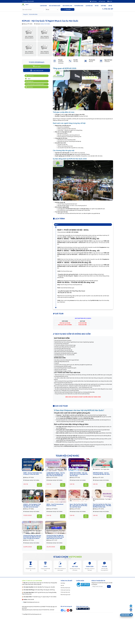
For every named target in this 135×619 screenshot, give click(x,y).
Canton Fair (43, 5)
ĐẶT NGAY (38, 66)
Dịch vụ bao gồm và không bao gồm (35, 84)
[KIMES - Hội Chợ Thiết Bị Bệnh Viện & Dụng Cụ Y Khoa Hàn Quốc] (32, 465)
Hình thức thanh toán (65, 587)
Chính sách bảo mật (65, 592)
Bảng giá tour (30, 81)
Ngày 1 (29, 78)
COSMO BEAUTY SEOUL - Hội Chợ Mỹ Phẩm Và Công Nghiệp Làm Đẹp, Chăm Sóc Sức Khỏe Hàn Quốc (56, 475)
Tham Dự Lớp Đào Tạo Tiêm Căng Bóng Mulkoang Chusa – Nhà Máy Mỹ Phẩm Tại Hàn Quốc (102, 506)
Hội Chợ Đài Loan (67, 5)
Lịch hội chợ (89, 5)
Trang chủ (25, 14)
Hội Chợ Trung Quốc (54, 5)
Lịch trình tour (30, 75)
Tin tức (97, 5)
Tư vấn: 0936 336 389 (37, 70)
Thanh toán (102, 1)
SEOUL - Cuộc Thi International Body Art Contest (55, 505)
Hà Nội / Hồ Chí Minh (45, 24)
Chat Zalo (130, 607)
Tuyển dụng (94, 1)
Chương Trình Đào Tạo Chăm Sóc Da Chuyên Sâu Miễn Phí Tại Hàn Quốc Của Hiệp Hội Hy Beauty (32, 537)
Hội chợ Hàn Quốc (33, 14)
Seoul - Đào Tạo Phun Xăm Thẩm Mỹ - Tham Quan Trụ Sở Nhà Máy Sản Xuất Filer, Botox (78, 506)
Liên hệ (110, 1)
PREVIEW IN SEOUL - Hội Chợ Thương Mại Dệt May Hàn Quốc (101, 473)
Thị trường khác (78, 5)
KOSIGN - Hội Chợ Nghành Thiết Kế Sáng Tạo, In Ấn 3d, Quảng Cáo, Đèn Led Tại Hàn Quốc (32, 506)
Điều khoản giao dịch (65, 594)
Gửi (109, 586)
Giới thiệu (103, 5)
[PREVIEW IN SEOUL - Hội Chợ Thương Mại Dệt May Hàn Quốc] (102, 463)
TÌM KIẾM (68, 9)
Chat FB (131, 611)
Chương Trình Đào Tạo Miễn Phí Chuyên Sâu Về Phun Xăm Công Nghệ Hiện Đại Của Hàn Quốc (55, 537)
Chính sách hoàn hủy (65, 590)
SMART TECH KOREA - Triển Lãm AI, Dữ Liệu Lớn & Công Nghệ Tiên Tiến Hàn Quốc (79, 474)
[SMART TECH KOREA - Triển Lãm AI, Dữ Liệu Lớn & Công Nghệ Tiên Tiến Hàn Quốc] (79, 466)
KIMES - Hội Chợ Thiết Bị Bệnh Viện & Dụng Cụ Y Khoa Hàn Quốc (32, 473)
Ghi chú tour (30, 87)
